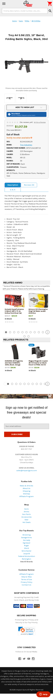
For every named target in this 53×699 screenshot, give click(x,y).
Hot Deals (27, 522)
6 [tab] (26, 332)
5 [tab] (22, 332)
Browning (26, 535)
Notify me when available (18, 138)
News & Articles (26, 486)
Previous (5, 332)
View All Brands (26, 562)
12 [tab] (24, 336)
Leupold (26, 554)
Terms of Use (26, 579)
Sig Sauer (26, 543)
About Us (26, 488)
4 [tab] (18, 332)
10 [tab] (43, 332)
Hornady (26, 540)
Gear (26, 520)
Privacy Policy (26, 582)
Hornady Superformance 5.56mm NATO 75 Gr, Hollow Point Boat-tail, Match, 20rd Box (14, 312)
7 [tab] (31, 332)
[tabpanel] (14, 310)
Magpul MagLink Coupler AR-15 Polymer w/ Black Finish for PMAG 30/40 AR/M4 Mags (38, 364)
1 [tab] (8, 384)
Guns (26, 509)
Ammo (26, 512)
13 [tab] (28, 336)
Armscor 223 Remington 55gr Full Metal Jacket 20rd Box (38, 311)
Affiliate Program (26, 496)
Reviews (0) (29, 185)
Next (47, 332)
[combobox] (25, 11)
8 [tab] (35, 332)
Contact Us (26, 585)
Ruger (26, 545)
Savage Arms (26, 537)
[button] (26, 631)
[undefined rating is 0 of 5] (13, 122)
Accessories (26, 517)
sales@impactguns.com (26, 470)
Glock (26, 548)
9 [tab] (39, 332)
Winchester (26, 551)
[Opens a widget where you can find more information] (43, 694)
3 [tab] (14, 332)
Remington (26, 559)
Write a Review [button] (40, 122)
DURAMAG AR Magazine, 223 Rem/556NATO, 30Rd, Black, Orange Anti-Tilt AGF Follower (14, 364)
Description (12, 185)
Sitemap (26, 494)
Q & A (12, 189)
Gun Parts (26, 514)
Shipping (26, 491)
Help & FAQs (26, 577)
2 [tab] (10, 332)
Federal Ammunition (26, 556)
